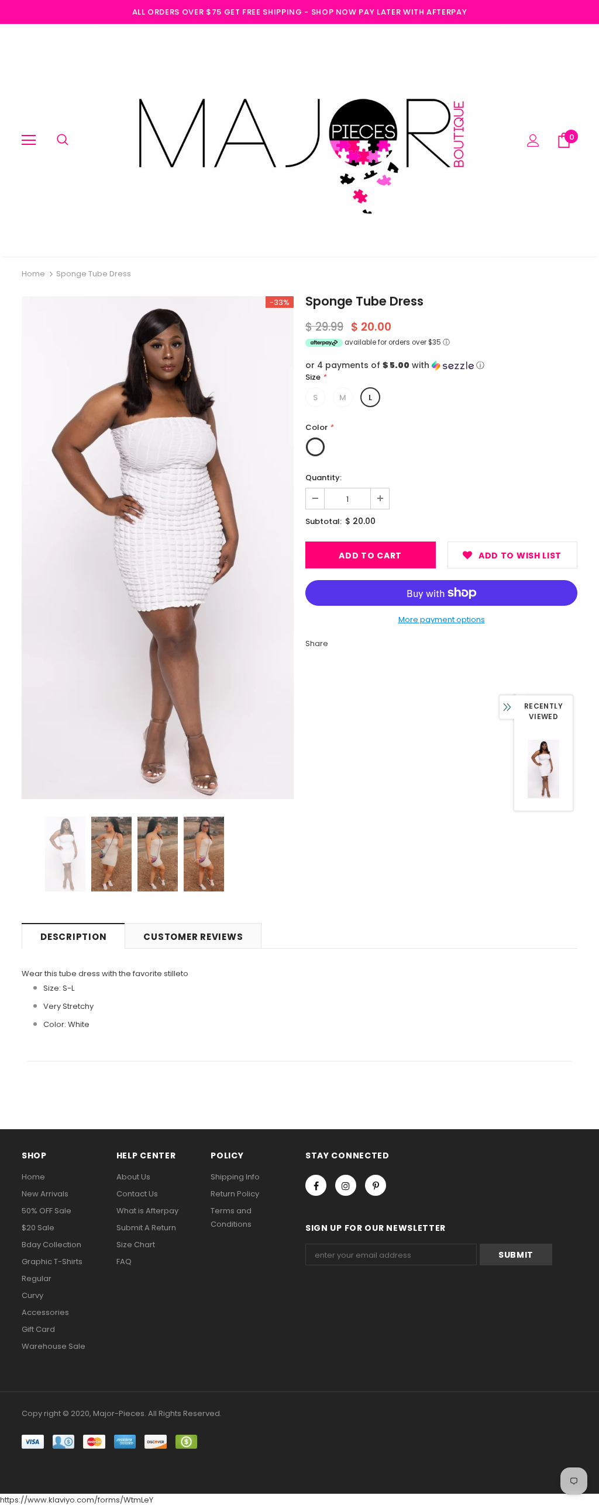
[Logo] (299, 140)
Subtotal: (323, 521)
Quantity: (323, 477)
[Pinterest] (375, 1185)
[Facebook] (315, 1185)
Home (33, 273)
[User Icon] (533, 140)
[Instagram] (345, 1185)
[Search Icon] (62, 140)
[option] (158, 547)
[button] (441, 365)
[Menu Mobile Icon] (29, 140)
